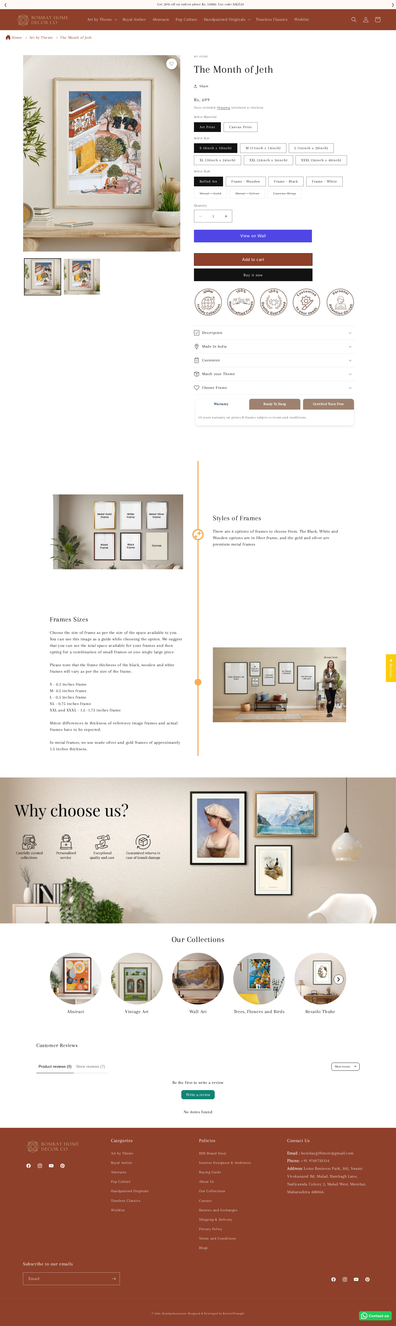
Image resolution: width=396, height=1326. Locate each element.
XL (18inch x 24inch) (217, 160)
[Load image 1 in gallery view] (42, 277)
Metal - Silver (250, 194)
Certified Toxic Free (328, 404)
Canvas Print (240, 127)
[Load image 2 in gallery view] (82, 277)
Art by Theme (41, 37)
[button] (101, 19)
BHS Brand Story (213, 1153)
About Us (206, 1182)
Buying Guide (210, 1172)
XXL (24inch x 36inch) (268, 160)
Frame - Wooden (245, 181)
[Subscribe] (114, 1278)
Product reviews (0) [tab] (55, 1066)
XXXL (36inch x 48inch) (321, 160)
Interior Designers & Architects (225, 1163)
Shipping (223, 107)
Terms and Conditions (217, 1238)
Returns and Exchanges (218, 1210)
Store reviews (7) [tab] (90, 1066)
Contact (205, 1201)
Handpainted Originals (130, 1191)
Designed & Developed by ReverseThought (216, 1313)
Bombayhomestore (174, 1313)
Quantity (200, 205)
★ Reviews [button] (390, 668)
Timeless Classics (125, 1201)
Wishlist (118, 1210)
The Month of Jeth (76, 37)
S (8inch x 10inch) (216, 148)
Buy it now (253, 275)
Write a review (198, 1094)
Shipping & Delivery (215, 1219)
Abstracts (118, 1172)
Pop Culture (121, 1182)
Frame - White (324, 181)
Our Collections (212, 1191)
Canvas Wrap (287, 194)
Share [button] (204, 86)
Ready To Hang (274, 404)
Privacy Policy (210, 1229)
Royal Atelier (121, 1163)
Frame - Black (286, 181)
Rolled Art (208, 181)
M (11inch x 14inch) (263, 148)
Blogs (203, 1248)
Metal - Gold (213, 194)
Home (17, 37)
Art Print (207, 127)
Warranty (221, 404)
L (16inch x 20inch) (311, 148)
